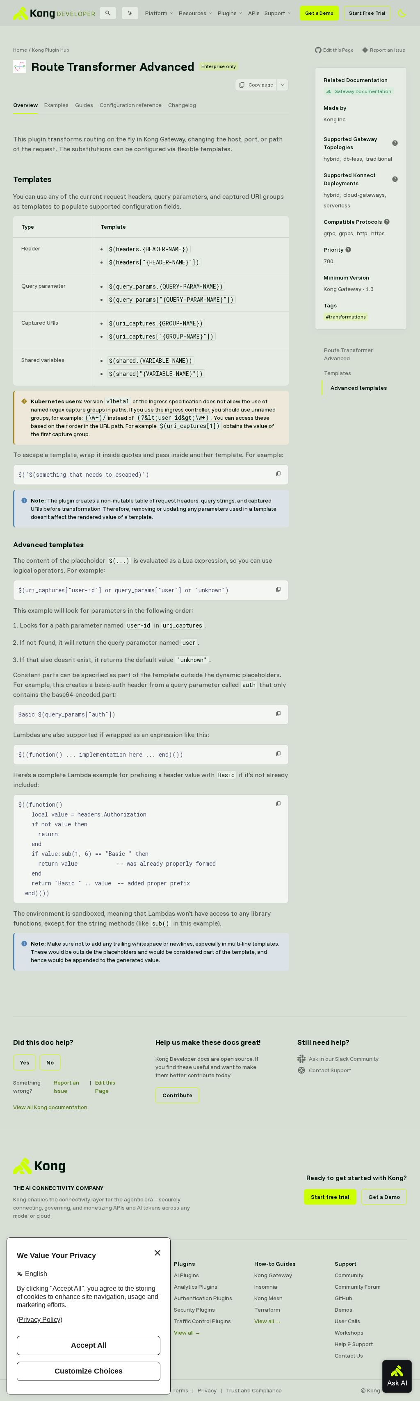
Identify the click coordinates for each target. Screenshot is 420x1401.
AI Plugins (186, 1275)
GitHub (343, 1298)
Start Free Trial (367, 13)
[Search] (107, 13)
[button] (278, 474)
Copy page (261, 85)
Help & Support (354, 1344)
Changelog (182, 105)
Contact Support (330, 1070)
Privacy (207, 1390)
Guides (84, 105)
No (50, 1062)
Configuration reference (131, 105)
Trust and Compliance (254, 1390)
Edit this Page (105, 1086)
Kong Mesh (268, 1298)
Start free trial (330, 1197)
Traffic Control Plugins (202, 1321)
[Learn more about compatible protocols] (386, 221)
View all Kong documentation (50, 1107)
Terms (180, 1390)
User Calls (347, 1321)
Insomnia (265, 1286)
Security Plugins (194, 1309)
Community (349, 1275)
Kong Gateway (273, 1275)
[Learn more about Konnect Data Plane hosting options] (395, 179)
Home (20, 50)
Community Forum (358, 1286)
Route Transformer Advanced (348, 354)
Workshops (349, 1332)
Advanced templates (48, 544)
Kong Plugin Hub (50, 50)
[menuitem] (159, 13)
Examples (56, 105)
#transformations (345, 317)
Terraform (267, 1309)
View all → (187, 1332)
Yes (24, 1062)
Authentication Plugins (203, 1298)
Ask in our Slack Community (344, 1058)
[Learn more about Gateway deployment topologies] (395, 143)
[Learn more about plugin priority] (348, 249)
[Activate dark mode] (402, 13)
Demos (343, 1309)
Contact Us (349, 1355)
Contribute (177, 1095)
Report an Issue (66, 1086)
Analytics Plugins (195, 1286)
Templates (32, 179)
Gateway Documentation (362, 91)
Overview (25, 105)
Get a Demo (319, 13)
